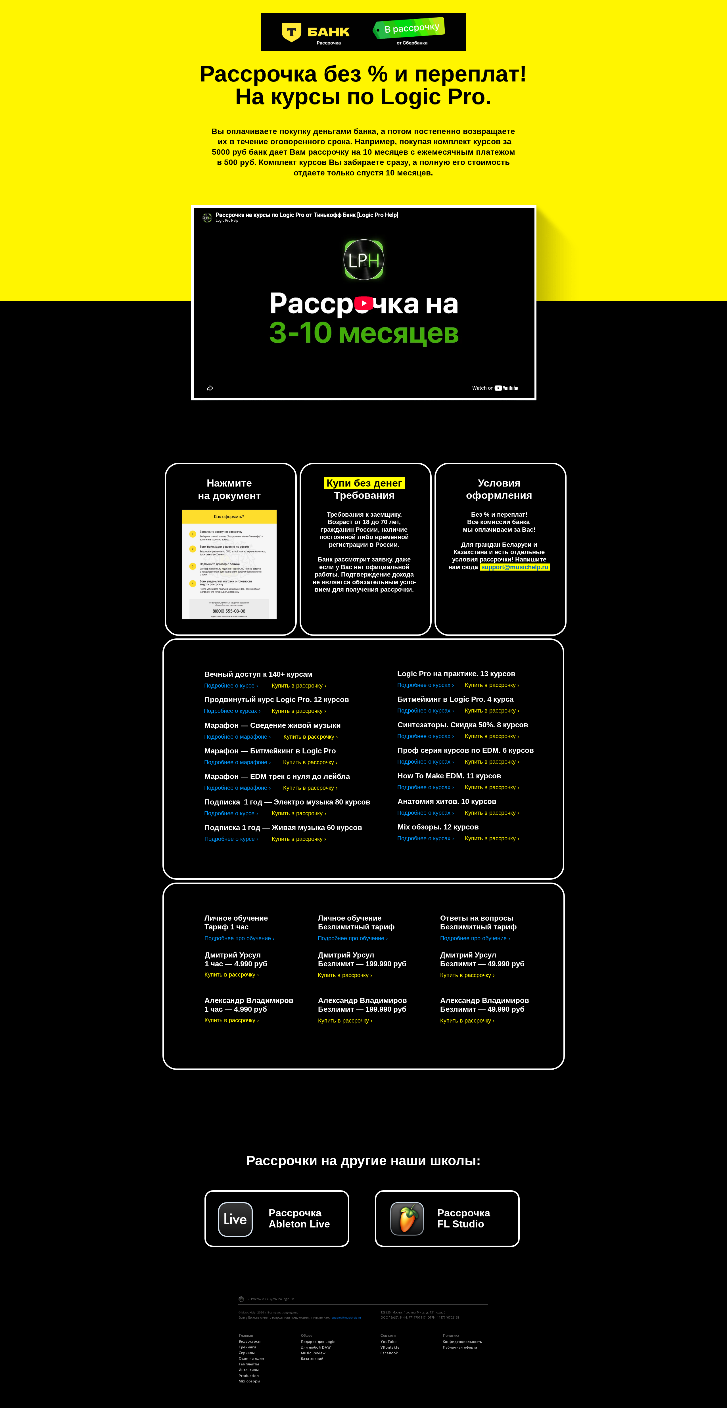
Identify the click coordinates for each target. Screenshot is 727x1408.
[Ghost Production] (249, 1377)
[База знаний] (312, 1360)
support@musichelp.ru (514, 567)
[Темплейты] (249, 1365)
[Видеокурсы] (250, 1342)
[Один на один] (251, 1359)
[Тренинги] (247, 1348)
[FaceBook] (389, 1354)
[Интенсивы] (249, 1371)
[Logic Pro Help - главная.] (241, 1301)
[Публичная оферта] (460, 1348)
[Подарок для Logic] (318, 1343)
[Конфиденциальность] (462, 1343)
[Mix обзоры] (249, 1382)
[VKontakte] (390, 1348)
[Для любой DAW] (316, 1348)
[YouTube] (389, 1343)
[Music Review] (313, 1354)
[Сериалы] (247, 1354)
